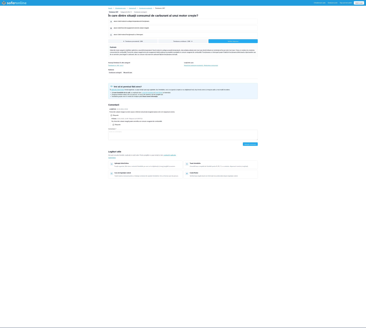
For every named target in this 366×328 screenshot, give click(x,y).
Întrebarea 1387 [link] (160, 8)
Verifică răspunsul (233, 41)
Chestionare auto (120, 8)
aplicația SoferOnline (117, 89)
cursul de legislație (147, 92)
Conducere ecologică (145, 8)
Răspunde (115, 115)
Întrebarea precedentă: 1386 (134, 41)
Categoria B (132, 8)
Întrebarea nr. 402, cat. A (115, 65)
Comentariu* (112, 129)
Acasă (110, 8)
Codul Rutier (158, 92)
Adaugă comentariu (250, 144)
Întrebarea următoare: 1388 (181, 41)
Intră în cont (359, 3)
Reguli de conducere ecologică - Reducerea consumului (201, 65)
